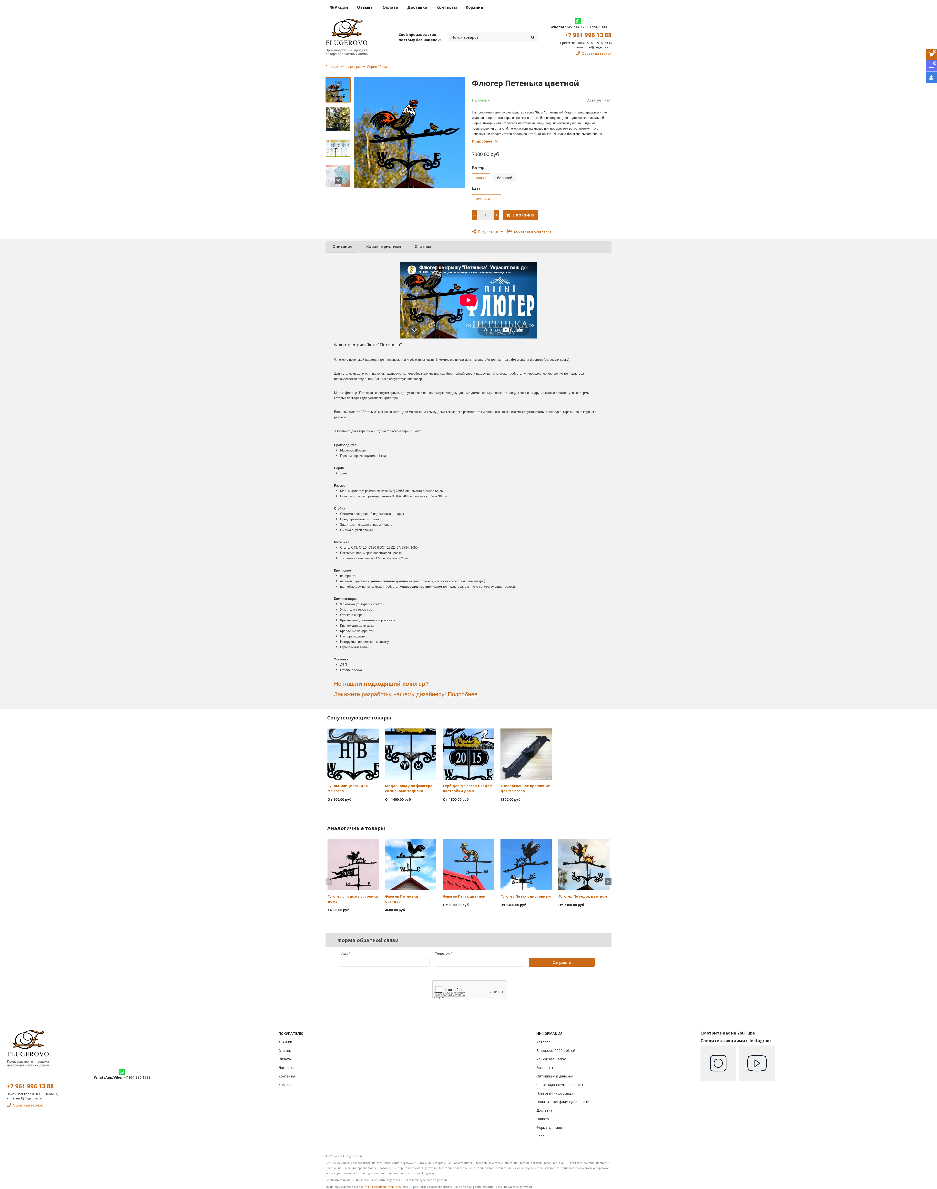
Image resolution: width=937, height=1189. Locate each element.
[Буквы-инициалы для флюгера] (353, 753)
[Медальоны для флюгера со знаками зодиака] (410, 753)
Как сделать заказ (551, 1059)
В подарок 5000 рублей (555, 1050)
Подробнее (463, 694)
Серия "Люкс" (378, 66)
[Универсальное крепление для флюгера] (526, 753)
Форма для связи (550, 1127)
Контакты (447, 7)
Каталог (543, 1042)
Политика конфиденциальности (562, 1101)
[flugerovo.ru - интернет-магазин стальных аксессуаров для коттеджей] (346, 37)
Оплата (390, 7)
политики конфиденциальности (380, 1187)
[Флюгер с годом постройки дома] (353, 864)
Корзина (474, 7)
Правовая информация (555, 1093)
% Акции (339, 7)
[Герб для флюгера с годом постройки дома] (468, 753)
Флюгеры (354, 66)
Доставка (417, 7)
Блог (540, 1136)
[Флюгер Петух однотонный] (526, 864)
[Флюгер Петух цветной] (468, 864)
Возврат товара (549, 1067)
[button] (338, 84)
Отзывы (365, 7)
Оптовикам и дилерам (554, 1076)
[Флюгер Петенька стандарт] (410, 864)
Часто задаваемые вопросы (559, 1084)
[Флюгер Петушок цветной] (584, 864)
